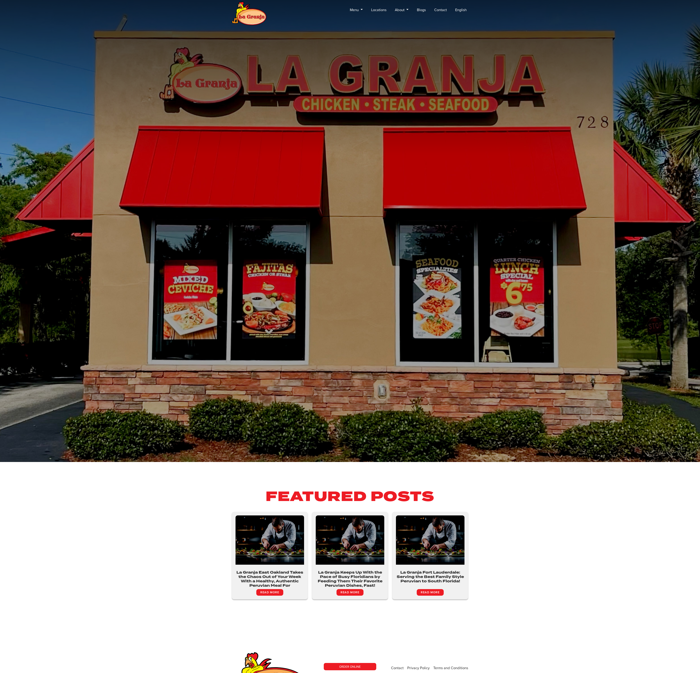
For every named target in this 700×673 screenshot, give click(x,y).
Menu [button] (355, 10)
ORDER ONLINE (350, 666)
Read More (269, 592)
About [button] (400, 10)
